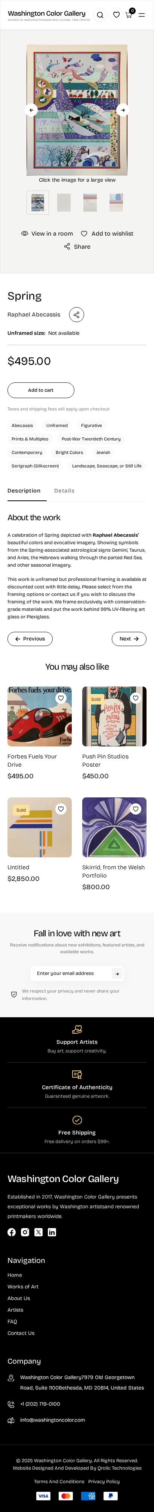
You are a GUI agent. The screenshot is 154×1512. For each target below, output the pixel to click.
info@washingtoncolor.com (52, 1420)
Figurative (91, 425)
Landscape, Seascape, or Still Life (107, 466)
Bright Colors (69, 452)
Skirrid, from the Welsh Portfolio (113, 871)
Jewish (103, 452)
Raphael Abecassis (33, 314)
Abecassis (22, 425)
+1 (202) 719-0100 (40, 1404)
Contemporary (27, 452)
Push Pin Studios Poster (105, 760)
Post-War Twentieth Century (91, 439)
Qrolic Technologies (120, 1468)
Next (122, 109)
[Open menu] (141, 14)
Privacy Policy (104, 1482)
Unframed (57, 425)
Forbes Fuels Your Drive (32, 760)
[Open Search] (100, 15)
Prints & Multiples (30, 439)
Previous (31, 109)
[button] (77, 122)
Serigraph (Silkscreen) (35, 466)
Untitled (18, 867)
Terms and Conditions (59, 1482)
